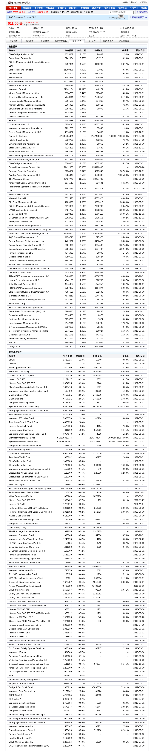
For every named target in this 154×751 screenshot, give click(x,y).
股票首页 (27, 8)
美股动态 (50, 8)
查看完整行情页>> (138, 17)
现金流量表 (124, 41)
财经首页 (126, 2)
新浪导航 (143, 2)
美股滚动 (122, 8)
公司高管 (29, 41)
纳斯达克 (31, 12)
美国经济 (62, 8)
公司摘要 (13, 41)
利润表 (92, 41)
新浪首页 (134, 2)
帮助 (146, 12)
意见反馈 (140, 12)
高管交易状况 (61, 41)
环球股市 (96, 8)
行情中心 (134, 8)
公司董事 (45, 41)
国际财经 (73, 8)
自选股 (144, 8)
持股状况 (76, 41)
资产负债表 (108, 41)
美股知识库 (109, 8)
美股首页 (38, 8)
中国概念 (85, 8)
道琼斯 (9, 12)
